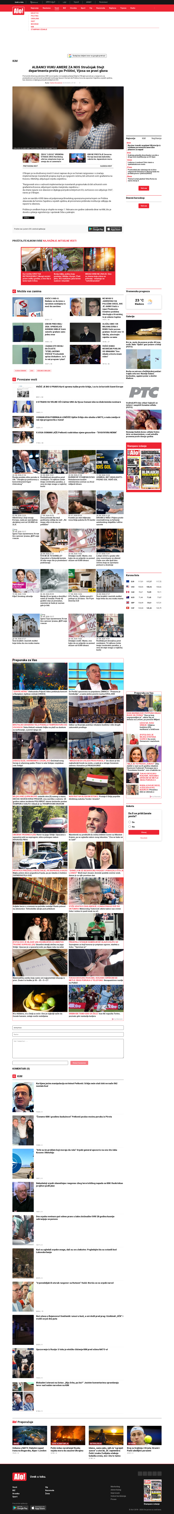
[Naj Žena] (64, 2)
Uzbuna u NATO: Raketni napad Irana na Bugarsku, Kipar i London (29, 1449)
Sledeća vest (106, 166)
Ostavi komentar (79, 1063)
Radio (132, 8)
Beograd (34, 24)
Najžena (112, 8)
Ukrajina (35, 19)
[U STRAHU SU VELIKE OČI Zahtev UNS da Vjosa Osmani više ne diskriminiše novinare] (23, 407)
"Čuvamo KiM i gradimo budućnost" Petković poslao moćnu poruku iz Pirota (74, 1116)
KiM (32, 27)
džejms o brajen (43, 371)
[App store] (114, 229)
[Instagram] (145, 1474)
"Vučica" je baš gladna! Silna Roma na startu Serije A (142, 180)
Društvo (35, 13)
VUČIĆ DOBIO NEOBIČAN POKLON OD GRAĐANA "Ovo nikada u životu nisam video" (112, 351)
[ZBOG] (31, 158)
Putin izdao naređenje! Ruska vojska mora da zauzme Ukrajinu (67, 1449)
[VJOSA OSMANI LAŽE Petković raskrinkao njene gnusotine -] (23, 437)
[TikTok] (150, 1474)
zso (31, 371)
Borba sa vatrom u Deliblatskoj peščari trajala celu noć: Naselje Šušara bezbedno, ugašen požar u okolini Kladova (143, 374)
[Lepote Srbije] (50, 2)
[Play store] (96, 229)
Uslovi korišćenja (118, 1496)
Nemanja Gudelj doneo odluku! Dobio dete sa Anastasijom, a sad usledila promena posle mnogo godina (142, 434)
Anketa (130, 806)
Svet (33, 21)
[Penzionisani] (103, 2)
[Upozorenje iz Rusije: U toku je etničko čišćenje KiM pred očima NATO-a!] (23, 1363)
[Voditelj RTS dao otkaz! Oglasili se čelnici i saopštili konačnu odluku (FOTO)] (144, 391)
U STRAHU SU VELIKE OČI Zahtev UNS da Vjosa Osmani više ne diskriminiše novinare (78, 402)
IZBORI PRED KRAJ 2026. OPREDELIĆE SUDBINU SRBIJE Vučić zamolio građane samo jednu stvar (55, 329)
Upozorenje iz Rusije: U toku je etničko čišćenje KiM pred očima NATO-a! (72, 1349)
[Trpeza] (76, 2)
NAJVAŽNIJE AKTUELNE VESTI (59, 240)
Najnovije (35, 8)
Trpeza (123, 8)
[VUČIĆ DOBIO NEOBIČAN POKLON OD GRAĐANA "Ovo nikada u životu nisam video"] (85, 355)
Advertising (116, 1490)
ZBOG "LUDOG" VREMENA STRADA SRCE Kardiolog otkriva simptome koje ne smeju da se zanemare (52, 158)
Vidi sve (144, 188)
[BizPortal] (34, 2)
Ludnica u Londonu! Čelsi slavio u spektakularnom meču (141, 163)
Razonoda (100, 8)
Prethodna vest (30, 166)
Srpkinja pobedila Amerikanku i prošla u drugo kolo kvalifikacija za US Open (143, 156)
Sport (83, 8)
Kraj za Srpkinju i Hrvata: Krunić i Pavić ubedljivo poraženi (143, 1449)
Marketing (115, 1486)
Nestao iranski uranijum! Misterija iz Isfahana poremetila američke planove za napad (144, 147)
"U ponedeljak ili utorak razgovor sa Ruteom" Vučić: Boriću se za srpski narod (75, 1283)
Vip (90, 8)
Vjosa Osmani (20, 371)
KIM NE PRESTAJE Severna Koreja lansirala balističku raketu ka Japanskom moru (99, 156)
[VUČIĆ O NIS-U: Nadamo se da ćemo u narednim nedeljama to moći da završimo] (27, 307)
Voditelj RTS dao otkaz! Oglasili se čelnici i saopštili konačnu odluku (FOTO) (142, 405)
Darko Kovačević (56, 83)
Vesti (57, 8)
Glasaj (143, 832)
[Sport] (89, 2)
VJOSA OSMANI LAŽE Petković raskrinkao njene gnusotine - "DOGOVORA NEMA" (76, 432)
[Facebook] (140, 1474)
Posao (113, 1499)
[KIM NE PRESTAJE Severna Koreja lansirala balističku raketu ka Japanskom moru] (77, 158)
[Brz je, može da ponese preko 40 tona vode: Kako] (144, 330)
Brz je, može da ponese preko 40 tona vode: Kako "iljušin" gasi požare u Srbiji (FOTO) (143, 344)
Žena (47, 1493)
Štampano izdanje (39, 29)
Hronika (73, 8)
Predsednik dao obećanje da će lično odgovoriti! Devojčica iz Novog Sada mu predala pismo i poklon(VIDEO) (143, 171)
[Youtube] (154, 1474)
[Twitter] (159, 1474)
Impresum (115, 1493)
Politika (34, 16)
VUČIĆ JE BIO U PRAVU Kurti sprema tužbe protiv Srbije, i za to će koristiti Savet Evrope (79, 386)
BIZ (64, 8)
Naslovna (47, 8)
